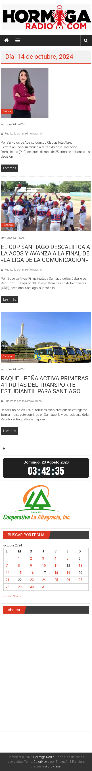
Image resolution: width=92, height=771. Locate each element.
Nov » (17, 596)
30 (32, 587)
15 (20, 572)
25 (56, 580)
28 (7, 587)
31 (44, 587)
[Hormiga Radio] (6, 40)
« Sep (7, 596)
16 (32, 572)
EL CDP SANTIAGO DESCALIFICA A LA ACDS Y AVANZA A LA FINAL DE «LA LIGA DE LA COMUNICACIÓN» (45, 253)
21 (7, 580)
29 (20, 587)
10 (44, 565)
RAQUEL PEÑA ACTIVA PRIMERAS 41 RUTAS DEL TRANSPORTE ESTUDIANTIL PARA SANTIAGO (44, 385)
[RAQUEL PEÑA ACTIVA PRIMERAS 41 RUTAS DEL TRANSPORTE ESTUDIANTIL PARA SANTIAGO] (46, 337)
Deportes (8, 225)
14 (7, 572)
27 (80, 580)
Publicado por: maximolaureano (23, 133)
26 (68, 580)
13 (80, 565)
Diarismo (8, 356)
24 (44, 580)
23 (32, 580)
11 (56, 565)
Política (7, 111)
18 (56, 572)
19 (68, 572)
